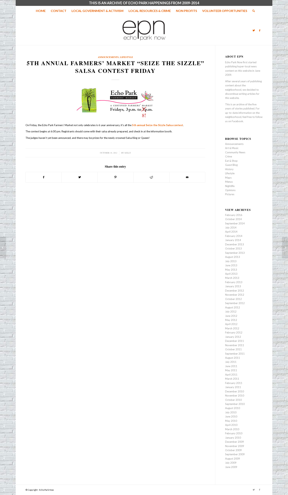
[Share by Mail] (187, 177)
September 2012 (235, 303)
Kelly (128, 152)
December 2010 (234, 391)
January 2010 (233, 437)
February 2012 (233, 332)
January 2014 (233, 240)
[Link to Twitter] (254, 30)
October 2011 (233, 349)
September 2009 (235, 454)
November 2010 (234, 395)
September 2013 (235, 252)
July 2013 (230, 261)
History (229, 169)
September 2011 (235, 353)
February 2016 (233, 215)
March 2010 (232, 429)
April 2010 (231, 424)
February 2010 (233, 433)
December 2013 (234, 244)
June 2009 (231, 467)
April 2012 (231, 324)
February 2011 (233, 383)
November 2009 (234, 446)
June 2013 (231, 265)
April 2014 (231, 231)
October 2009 (233, 450)
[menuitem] (40, 11)
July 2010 (230, 412)
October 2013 (233, 248)
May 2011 (231, 370)
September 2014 (235, 223)
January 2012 (233, 336)
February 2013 (233, 282)
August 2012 (232, 307)
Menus (229, 181)
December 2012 (234, 290)
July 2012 (230, 311)
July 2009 (230, 462)
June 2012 (231, 315)
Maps (228, 177)
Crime (228, 156)
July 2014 (230, 227)
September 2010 (235, 404)
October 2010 (233, 399)
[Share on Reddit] (151, 177)
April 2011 (231, 374)
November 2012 (234, 294)
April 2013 (231, 273)
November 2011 (234, 345)
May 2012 (231, 320)
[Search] (252, 11)
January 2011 (233, 387)
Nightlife (230, 186)
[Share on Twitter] (79, 177)
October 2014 (233, 219)
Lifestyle (126, 57)
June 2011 (231, 366)
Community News (235, 152)
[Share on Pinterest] (115, 177)
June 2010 (231, 416)
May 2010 (231, 420)
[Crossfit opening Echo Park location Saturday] (3, 247)
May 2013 (231, 269)
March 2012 (232, 328)
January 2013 (233, 286)
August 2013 (232, 256)
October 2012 (233, 299)
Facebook (237, 121)
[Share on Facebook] (44, 177)
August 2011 (232, 357)
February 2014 (233, 236)
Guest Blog (231, 164)
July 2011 (230, 361)
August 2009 (232, 458)
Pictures (229, 194)
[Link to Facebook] (260, 30)
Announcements (108, 57)
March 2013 (232, 277)
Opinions (230, 190)
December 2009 (234, 441)
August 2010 (232, 408)
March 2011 (232, 378)
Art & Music (231, 148)
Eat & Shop (231, 160)
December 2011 (234, 340)
